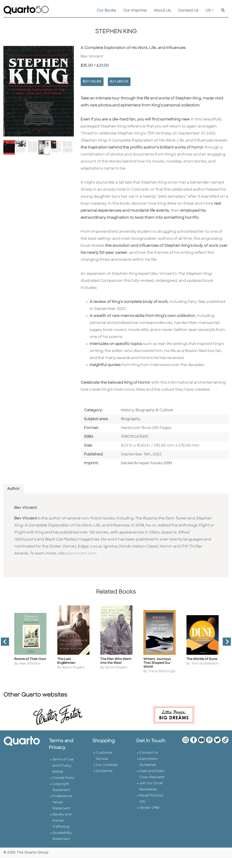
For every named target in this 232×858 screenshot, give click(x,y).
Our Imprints (135, 10)
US (208, 10)
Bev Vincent (25, 508)
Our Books (106, 10)
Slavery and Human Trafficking (61, 821)
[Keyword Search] (223, 11)
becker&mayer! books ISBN (146, 463)
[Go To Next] (225, 643)
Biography (130, 419)
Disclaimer (104, 771)
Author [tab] (13, 489)
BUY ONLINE (92, 81)
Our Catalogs (107, 765)
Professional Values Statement (62, 802)
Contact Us (188, 10)
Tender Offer (149, 808)
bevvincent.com (81, 553)
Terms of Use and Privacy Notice (62, 766)
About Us (162, 10)
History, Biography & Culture (147, 410)
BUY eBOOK (119, 81)
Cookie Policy (63, 778)
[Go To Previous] (3, 643)
